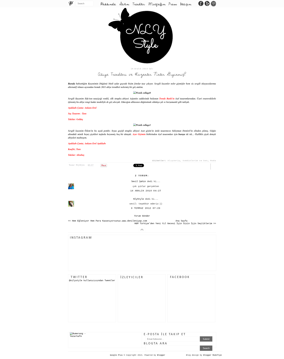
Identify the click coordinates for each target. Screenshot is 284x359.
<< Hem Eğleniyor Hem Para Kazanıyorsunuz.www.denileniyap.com (107, 221)
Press (173, 4)
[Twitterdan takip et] (207, 4)
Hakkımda (108, 4)
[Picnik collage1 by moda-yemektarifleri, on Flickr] (142, 125)
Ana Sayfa (181, 221)
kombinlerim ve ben (195, 161)
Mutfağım (156, 4)
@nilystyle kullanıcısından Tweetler (92, 280)
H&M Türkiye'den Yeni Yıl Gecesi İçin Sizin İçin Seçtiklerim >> (175, 223)
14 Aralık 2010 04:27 (145, 190)
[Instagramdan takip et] (213, 4)
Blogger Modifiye (212, 355)
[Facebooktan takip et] (200, 4)
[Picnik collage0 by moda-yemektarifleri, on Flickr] (142, 92)
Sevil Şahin (138, 181)
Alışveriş (174, 161)
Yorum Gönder (142, 216)
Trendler (138, 4)
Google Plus (116, 355)
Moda (213, 161)
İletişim (185, 4)
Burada (71, 83)
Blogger (161, 355)
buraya (181, 134)
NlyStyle (138, 199)
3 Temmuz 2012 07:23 (145, 208)
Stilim (124, 4)
